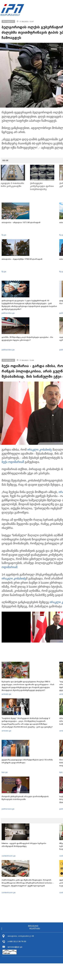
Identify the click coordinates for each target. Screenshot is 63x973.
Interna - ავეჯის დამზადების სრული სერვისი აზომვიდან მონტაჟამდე (24, 844)
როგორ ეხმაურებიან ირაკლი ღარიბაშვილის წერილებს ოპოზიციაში (25, 797)
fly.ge (4, 235)
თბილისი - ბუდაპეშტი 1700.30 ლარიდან (22, 259)
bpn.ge (5, 772)
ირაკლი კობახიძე (39, 449)
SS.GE (5, 160)
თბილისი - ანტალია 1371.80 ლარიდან (21, 222)
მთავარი (33, 926)
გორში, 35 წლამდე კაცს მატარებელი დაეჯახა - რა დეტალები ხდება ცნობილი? (27, 338)
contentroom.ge (9, 856)
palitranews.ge (8, 809)
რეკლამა (34, 929)
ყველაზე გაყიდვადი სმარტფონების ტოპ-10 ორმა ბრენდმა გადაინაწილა (27, 761)
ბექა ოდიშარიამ (13, 462)
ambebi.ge (6, 694)
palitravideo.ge (8, 313)
